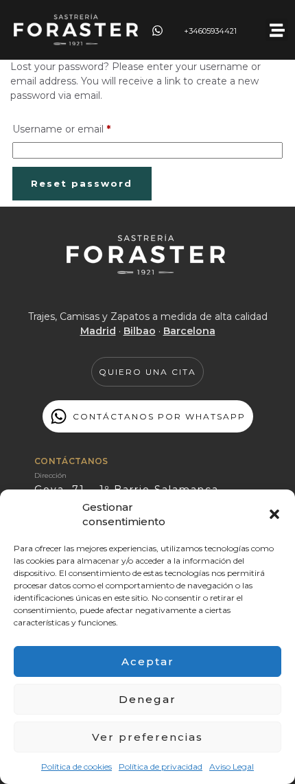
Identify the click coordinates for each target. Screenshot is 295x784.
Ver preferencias (147, 736)
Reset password (81, 183)
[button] (274, 514)
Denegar (147, 699)
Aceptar (147, 661)
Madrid (98, 331)
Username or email (83, 127)
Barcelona (189, 331)
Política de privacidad (160, 766)
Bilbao (139, 331)
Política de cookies (76, 766)
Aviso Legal (231, 766)
